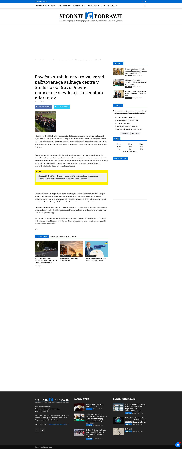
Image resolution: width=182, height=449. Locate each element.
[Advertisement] (91, 41)
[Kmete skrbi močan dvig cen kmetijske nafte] (71, 249)
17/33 (141, 148)
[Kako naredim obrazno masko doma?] (79, 407)
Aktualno (63, 6)
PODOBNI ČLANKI (41, 236)
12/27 (119, 148)
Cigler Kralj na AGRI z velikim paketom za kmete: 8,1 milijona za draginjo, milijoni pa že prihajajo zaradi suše (96, 419)
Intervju (92, 6)
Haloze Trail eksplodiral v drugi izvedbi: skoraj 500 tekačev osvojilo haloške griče (96, 433)
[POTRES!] (118, 431)
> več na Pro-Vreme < (130, 151)
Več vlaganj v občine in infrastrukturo (128, 126)
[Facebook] (142, 1)
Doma (36, 60)
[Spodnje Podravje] (91, 17)
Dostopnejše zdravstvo (124, 123)
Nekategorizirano (45, 60)
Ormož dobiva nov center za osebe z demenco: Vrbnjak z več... (135, 93)
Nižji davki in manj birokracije (126, 117)
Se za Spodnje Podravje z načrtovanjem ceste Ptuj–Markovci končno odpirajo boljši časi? (46, 260)
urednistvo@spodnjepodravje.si (58, 424)
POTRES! (128, 429)
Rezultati (135, 133)
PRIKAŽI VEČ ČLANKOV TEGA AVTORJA (63, 236)
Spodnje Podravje (45, 6)
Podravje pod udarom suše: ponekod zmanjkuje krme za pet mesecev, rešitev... (136, 71)
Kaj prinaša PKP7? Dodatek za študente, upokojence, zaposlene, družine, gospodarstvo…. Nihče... (135, 407)
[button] (144, 5)
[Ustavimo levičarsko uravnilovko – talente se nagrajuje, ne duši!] (96, 249)
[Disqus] (71, 301)
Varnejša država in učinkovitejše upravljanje (130, 129)
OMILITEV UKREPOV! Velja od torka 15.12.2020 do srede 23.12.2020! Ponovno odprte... (135, 420)
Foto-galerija (109, 6)
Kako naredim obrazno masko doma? (94, 405)
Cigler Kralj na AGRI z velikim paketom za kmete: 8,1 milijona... (136, 82)
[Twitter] (145, 1)
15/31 (130, 148)
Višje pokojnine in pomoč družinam (128, 120)
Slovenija (78, 6)
